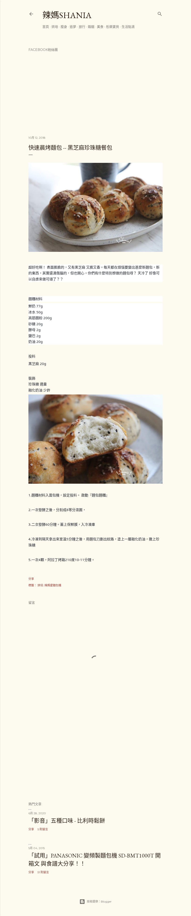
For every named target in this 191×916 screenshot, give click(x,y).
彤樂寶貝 (112, 27)
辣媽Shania (67, 15)
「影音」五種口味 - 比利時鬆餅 (66, 820)
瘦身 (64, 27)
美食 (100, 27)
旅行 (82, 27)
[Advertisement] (95, 757)
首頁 (45, 27)
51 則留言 (43, 872)
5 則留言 (43, 829)
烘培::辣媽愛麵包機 (49, 585)
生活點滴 (128, 27)
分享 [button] (31, 579)
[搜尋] (160, 12)
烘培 (54, 27)
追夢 (73, 27)
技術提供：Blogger (99, 901)
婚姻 (91, 27)
